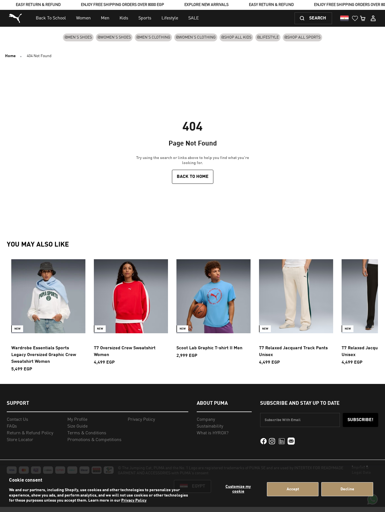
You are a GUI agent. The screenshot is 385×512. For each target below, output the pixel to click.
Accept (293, 489)
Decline (347, 489)
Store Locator (20, 440)
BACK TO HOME (193, 177)
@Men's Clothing (153, 37)
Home (10, 56)
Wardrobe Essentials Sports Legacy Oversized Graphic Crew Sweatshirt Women (43, 355)
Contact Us (17, 419)
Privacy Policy (134, 500)
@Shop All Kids (236, 37)
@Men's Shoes (78, 37)
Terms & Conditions (86, 433)
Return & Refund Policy (30, 433)
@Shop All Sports (302, 37)
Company (206, 419)
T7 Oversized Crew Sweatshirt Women (125, 351)
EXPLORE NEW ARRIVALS (206, 5)
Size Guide (77, 426)
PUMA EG (16, 18)
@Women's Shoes (114, 37)
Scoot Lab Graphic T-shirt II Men (209, 348)
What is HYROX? (213, 433)
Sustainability (210, 426)
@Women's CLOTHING (196, 37)
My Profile (77, 419)
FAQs (12, 426)
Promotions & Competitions (94, 440)
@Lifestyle (268, 37)
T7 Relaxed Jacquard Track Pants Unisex (293, 351)
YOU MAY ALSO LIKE (38, 245)
